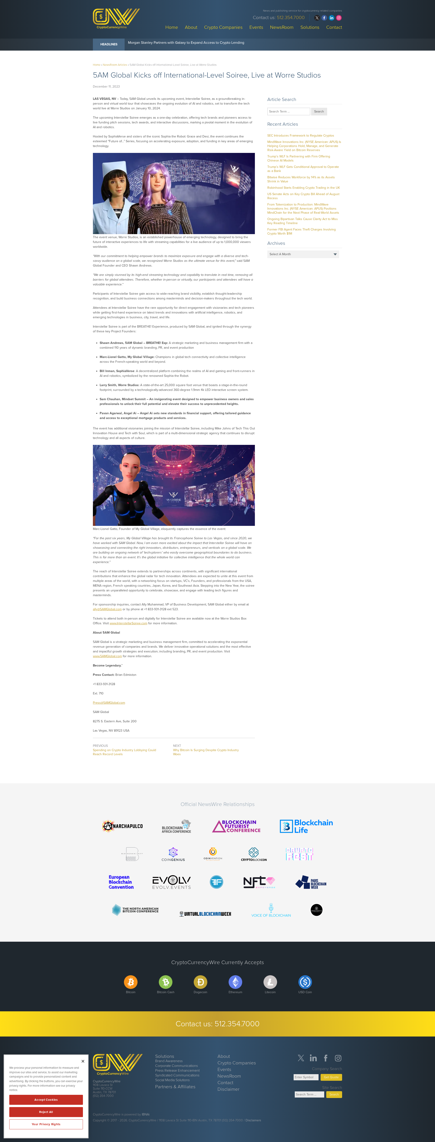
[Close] (83, 1061)
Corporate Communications (176, 1066)
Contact (334, 27)
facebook (324, 18)
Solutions (309, 27)
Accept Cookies (46, 1100)
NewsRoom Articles (115, 65)
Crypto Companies (223, 27)
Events (256, 27)
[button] (174, 194)
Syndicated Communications (177, 1075)
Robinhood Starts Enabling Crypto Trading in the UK (303, 188)
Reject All (46, 1112)
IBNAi (146, 1114)
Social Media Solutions (172, 1080)
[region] (46, 1096)
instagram (339, 18)
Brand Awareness (169, 1061)
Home (171, 27)
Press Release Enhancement (177, 1070)
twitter (317, 18)
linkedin (331, 18)
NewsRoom (282, 27)
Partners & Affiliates (175, 1087)
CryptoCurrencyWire (107, 1081)
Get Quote (331, 1077)
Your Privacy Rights (46, 1124)
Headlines (108, 44)
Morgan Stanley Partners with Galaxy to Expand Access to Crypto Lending (186, 42)
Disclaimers (253, 1120)
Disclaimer (228, 1089)
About (191, 27)
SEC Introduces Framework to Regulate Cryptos (300, 135)
